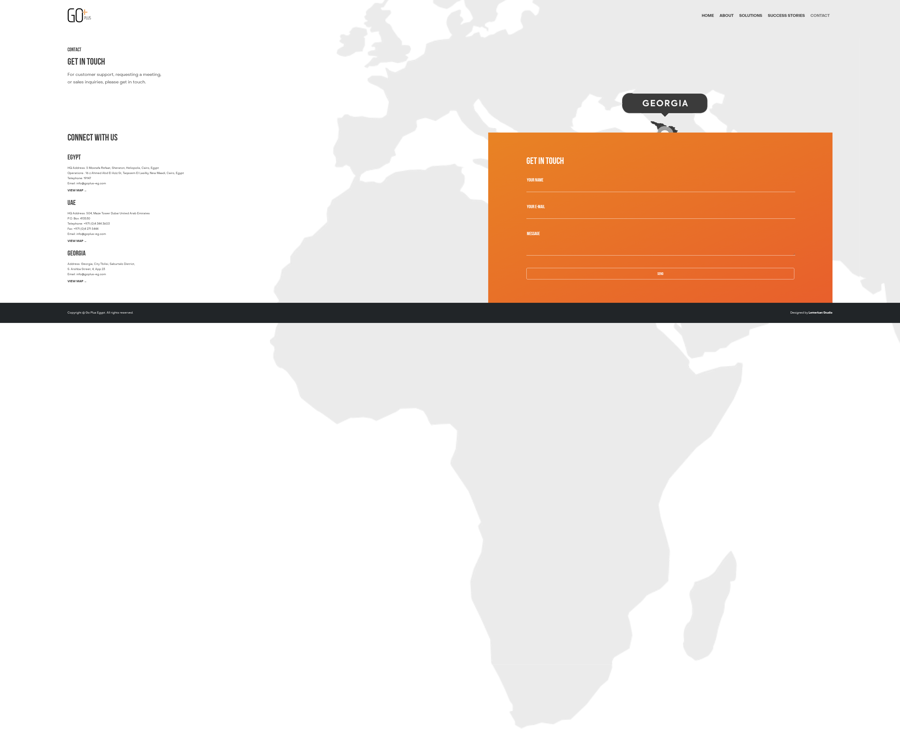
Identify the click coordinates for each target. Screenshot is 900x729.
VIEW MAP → (77, 190)
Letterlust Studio (820, 313)
